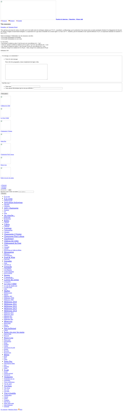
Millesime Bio (8, 319)
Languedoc (7, 282)
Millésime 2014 (10, 311)
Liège (5, 289)
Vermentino (7, 380)
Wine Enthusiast (8, 405)
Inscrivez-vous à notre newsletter (9, 191)
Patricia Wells (7, 334)
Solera (5, 368)
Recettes (6, 351)
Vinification (8, 395)
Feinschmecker (8, 255)
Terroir (6, 372)
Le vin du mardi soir (10, 286)
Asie (5, 213)
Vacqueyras (7, 375)
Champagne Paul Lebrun (7, 154)
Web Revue (7, 401)
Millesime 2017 (8, 316)
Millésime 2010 (10, 302)
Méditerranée (8, 293)
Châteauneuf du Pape (12, 243)
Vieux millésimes (9, 382)
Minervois (8, 321)
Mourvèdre (7, 323)
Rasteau (6, 349)
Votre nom (8, 86)
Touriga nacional (8, 373)
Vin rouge (6, 391)
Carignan (7, 228)
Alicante (6, 204)
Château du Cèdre (5, 105)
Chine (6, 245)
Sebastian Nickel (13, 27)
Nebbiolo (6, 326)
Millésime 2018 (8, 317)
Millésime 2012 (10, 306)
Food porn (7, 259)
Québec (6, 346)
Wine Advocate (9, 403)
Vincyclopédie (10, 393)
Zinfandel (6, 406)
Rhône (6, 355)
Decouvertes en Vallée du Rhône (12, 250)
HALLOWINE (8, 273)
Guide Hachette (9, 271)
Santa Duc (3, 141)
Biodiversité (7, 217)
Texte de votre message (11, 59)
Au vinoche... (9, 215)
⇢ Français (4, 185)
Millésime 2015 (9, 313)
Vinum (6, 398)
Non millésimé (10, 328)
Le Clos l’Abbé (5, 118)
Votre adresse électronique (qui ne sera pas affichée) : (19, 88)
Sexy (5, 365)
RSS (20, 409)
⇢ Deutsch (3, 186)
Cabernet (6, 222)
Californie (6, 226)
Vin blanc (8, 386)
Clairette (6, 248)
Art (5, 211)
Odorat (6, 330)
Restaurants (7, 352)
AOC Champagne (11, 208)
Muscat (6, 325)
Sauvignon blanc (9, 363)
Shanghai (6, 366)
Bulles (6, 221)
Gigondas (8, 261)
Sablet (5, 359)
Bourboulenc (7, 218)
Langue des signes (11, 280)
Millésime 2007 (8, 296)
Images (7, 275)
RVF (5, 358)
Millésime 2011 (10, 304)
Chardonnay (9, 238)
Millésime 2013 (10, 308)
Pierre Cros (4, 165)
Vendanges (8, 377)
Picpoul (6, 336)
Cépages (6, 232)
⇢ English (3, 188)
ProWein (6, 344)
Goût (5, 263)
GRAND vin (7, 264)
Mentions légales (12, 409)
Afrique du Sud (8, 200)
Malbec (7, 291)
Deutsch (12, 20)
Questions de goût (9, 347)
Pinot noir (7, 340)
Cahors (7, 224)
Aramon (6, 210)
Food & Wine (9, 257)
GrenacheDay (7, 268)
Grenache (8, 266)
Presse (5, 343)
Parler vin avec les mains (7, 178)
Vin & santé (8, 384)
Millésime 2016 (9, 314)
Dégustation (9, 252)
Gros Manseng (8, 270)
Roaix (5, 356)
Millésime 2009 (9, 300)
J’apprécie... (9, 277)
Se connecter (4, 409)
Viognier (6, 400)
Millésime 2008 (9, 298)
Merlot (6, 294)
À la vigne (8, 199)
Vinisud (6, 397)
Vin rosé (6, 390)
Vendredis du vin (9, 379)
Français (4, 20)
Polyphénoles (7, 341)
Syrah (6, 370)
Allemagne (7, 206)
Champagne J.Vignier (6, 131)
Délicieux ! (7, 254)
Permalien (3, 27)
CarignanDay (8, 230)
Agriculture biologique (13, 202)
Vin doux (7, 388)
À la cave (7, 196)
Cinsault (6, 247)
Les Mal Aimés (8, 287)
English (19, 20)
